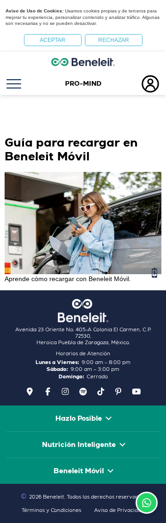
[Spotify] (83, 391)
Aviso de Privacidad (119, 510)
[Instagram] (65, 391)
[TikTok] (100, 391)
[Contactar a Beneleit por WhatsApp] (147, 503)
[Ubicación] (30, 391)
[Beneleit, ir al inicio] (83, 311)
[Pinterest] (118, 391)
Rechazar (113, 40)
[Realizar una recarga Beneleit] (154, 273)
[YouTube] (136, 391)
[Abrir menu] (27, 84)
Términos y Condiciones (51, 510)
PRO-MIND (83, 84)
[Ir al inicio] (83, 62)
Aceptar (52, 40)
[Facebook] (47, 391)
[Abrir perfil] (138, 84)
